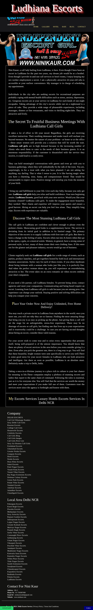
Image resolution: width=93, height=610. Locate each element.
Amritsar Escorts (14, 488)
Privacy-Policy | (38, 606)
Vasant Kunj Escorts (15, 470)
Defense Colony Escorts (17, 477)
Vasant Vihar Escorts (15, 472)
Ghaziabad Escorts (15, 449)
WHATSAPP (6, 608)
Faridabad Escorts (14, 446)
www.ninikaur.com (20, 597)
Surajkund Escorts (14, 566)
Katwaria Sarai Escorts (16, 553)
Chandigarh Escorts (15, 493)
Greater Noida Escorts (16, 451)
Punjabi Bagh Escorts (16, 530)
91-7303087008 (20, 592)
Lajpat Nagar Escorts (16, 522)
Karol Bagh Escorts (15, 507)
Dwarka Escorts (13, 509)
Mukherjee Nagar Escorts (17, 551)
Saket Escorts (12, 464)
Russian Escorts (13, 425)
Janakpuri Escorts (14, 548)
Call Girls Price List (15, 441)
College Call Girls (14, 428)
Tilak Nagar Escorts (15, 561)
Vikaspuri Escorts (14, 543)
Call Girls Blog (13, 436)
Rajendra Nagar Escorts (17, 556)
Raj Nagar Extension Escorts (19, 475)
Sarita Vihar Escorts (15, 533)
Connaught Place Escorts (17, 535)
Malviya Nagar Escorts (16, 527)
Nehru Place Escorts (15, 559)
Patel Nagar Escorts (15, 467)
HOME (35, 27)
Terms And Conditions (51, 606)
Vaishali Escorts (14, 485)
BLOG (72, 27)
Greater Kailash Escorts (17, 525)
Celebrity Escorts (14, 433)
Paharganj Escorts (14, 504)
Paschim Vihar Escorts (16, 546)
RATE (64, 27)
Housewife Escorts (15, 430)
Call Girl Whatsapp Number (18, 420)
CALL (88, 608)
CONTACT (82, 27)
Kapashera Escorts (15, 572)
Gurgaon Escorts (14, 454)
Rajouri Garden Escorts (17, 517)
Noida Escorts (13, 459)
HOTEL (56, 27)
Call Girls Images (14, 438)
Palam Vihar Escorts (15, 483)
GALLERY (46, 27)
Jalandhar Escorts (14, 490)
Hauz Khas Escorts (15, 462)
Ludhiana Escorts (14, 579)
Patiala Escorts (13, 577)
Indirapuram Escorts (15, 520)
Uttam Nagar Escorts (15, 540)
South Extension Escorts (17, 564)
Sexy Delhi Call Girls (16, 423)
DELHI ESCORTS (15, 417)
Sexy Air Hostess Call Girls (18, 443)
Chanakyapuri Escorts (16, 569)
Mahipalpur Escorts (15, 512)
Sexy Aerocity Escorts (16, 514)
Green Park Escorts (15, 480)
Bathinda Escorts (14, 574)
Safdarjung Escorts (15, 538)
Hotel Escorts (12, 456)
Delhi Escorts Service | (25, 606)
